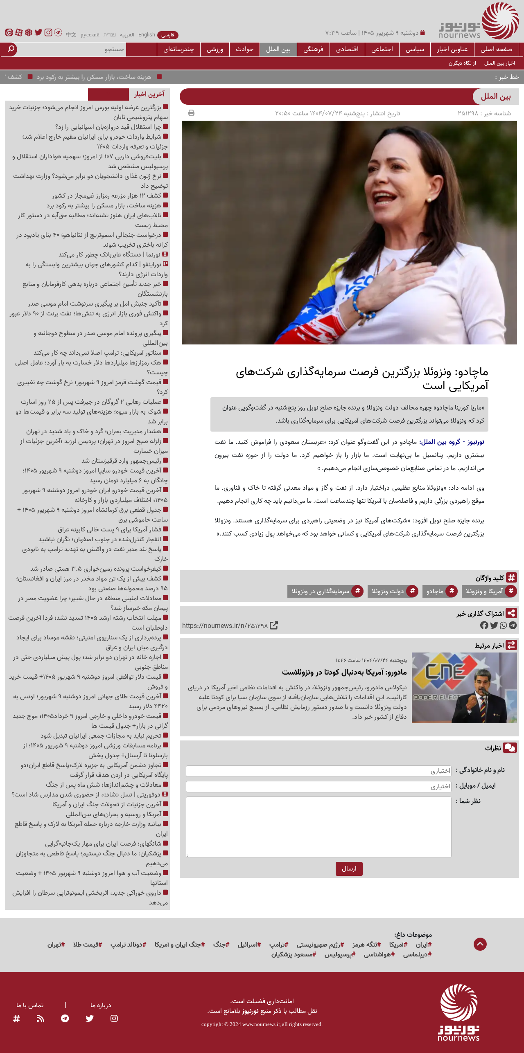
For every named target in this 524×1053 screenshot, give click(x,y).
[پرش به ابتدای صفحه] (480, 945)
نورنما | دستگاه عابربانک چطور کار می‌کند (110, 255)
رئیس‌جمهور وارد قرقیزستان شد (122, 461)
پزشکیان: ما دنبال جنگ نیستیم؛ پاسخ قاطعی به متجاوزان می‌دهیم (92, 858)
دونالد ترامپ (126, 945)
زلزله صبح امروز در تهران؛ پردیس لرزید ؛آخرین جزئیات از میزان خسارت (94, 446)
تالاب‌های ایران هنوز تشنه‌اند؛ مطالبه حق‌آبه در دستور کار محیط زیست (93, 220)
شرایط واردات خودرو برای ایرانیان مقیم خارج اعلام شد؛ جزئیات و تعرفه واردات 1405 (95, 142)
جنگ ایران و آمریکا (178, 945)
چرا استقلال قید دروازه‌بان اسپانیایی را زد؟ (109, 127)
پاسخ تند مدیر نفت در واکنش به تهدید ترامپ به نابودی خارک (95, 554)
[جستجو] (11, 49)
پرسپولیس (338, 955)
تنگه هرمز (364, 945)
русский (90, 35)
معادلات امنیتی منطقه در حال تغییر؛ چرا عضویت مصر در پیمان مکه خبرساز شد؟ (93, 603)
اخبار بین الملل (499, 63)
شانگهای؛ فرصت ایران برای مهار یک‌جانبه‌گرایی (104, 844)
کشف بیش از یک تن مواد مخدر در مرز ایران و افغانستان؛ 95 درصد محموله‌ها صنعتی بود (92, 584)
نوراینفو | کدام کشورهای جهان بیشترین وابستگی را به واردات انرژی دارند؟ (96, 269)
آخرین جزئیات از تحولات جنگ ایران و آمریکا (107, 804)
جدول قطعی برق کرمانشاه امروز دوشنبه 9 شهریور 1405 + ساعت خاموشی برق (92, 515)
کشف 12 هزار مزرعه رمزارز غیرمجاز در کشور (107, 196)
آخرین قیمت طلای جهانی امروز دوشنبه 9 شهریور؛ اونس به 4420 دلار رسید (90, 701)
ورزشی (215, 49)
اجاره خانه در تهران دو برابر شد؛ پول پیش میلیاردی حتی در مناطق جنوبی (90, 662)
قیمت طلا (85, 945)
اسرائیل (247, 945)
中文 (71, 35)
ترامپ (277, 945)
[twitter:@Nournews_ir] (90, 1019)
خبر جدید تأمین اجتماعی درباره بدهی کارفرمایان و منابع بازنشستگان (95, 289)
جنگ (219, 945)
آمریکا (396, 945)
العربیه (127, 35)
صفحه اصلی (497, 49)
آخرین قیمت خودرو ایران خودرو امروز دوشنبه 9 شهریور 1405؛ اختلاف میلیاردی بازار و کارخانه (95, 495)
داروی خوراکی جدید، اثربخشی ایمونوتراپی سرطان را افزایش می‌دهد (90, 898)
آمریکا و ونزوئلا (484, 591)
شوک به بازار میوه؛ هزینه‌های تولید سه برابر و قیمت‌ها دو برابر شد (92, 417)
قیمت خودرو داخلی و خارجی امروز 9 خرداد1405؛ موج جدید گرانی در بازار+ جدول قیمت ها (90, 721)
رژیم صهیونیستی (318, 945)
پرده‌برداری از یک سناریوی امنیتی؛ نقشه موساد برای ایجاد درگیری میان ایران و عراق (92, 642)
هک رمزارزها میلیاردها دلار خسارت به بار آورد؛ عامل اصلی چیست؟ (91, 368)
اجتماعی (382, 49)
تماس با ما (29, 1005)
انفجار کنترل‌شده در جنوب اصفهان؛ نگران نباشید (100, 539)
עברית (110, 35)
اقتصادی (347, 49)
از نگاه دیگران (462, 63)
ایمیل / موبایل (477, 786)
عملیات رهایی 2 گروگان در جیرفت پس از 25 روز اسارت (92, 402)
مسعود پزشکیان (291, 955)
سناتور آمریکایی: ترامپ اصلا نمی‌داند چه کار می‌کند (98, 353)
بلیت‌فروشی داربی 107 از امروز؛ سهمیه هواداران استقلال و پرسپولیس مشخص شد (90, 161)
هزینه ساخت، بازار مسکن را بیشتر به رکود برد (111, 77)
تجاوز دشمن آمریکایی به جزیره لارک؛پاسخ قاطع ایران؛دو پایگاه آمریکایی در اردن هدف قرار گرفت (94, 770)
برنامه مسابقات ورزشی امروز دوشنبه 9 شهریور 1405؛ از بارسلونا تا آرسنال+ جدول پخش (95, 750)
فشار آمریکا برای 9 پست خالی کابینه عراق (110, 529)
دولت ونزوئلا (388, 591)
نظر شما (470, 801)
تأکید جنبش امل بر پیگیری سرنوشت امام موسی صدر (95, 304)
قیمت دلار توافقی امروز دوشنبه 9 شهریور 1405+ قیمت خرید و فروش (88, 682)
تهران (54, 945)
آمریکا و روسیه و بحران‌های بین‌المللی (114, 814)
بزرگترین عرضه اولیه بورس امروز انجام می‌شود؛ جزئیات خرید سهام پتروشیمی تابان (88, 112)
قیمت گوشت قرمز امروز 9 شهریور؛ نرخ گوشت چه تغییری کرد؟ (92, 387)
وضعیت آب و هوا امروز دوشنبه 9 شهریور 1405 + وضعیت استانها (92, 878)
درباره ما (100, 1005)
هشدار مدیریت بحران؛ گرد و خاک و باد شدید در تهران (94, 431)
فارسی (167, 35)
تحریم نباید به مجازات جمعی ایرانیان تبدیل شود (102, 736)
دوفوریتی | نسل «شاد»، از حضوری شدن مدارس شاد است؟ (86, 795)
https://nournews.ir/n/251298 (225, 626)
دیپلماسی (415, 955)
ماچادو (435, 591)
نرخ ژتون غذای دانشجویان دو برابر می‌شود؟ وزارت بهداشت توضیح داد (90, 181)
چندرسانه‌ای (178, 49)
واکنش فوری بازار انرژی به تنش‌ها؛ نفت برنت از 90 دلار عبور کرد (88, 318)
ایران (422, 945)
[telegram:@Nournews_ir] (65, 1019)
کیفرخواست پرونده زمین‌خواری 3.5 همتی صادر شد (96, 569)
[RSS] (40, 1019)
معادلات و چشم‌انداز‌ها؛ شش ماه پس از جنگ (104, 785)
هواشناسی (377, 955)
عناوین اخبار (452, 49)
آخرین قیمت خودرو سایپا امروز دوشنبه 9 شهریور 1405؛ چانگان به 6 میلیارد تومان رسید (95, 476)
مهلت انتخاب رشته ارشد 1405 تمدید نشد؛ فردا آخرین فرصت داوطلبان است (88, 623)
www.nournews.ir (261, 1024)
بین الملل (278, 49)
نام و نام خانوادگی (482, 770)
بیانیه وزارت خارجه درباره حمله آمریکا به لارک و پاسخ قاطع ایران (91, 829)
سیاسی (415, 49)
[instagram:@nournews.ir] (114, 1019)
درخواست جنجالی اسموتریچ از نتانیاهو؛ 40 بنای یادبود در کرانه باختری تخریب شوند (92, 240)
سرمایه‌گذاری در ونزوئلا (320, 591)
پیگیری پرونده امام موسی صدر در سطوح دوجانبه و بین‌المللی (101, 338)
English (146, 35)
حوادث (244, 49)
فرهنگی (313, 49)
